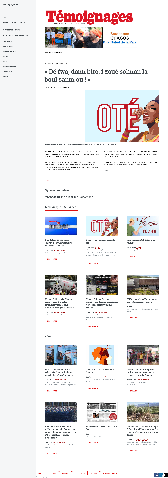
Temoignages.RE (10, 4)
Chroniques (56, 52)
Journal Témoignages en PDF (14, 23)
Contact (94, 473)
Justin (66, 87)
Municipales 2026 (9, 51)
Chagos (6, 56)
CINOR (5, 61)
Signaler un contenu (57, 190)
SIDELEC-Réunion (9, 66)
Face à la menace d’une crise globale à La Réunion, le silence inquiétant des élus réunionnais (59, 372)
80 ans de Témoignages (12, 30)
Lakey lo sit (48, 52)
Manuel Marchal (60, 250)
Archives (65, 473)
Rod (54, 473)
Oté (61, 52)
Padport (49, 180)
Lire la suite (52, 259)
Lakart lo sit (80, 473)
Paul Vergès (7, 41)
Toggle (40, 5)
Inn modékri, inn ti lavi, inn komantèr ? (69, 197)
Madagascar (8, 46)
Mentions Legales (110, 473)
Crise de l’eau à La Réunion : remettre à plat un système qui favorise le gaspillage (58, 243)
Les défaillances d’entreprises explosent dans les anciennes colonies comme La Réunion (140, 372)
